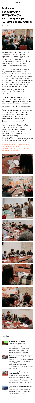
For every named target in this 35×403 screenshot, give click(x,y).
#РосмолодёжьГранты (10, 144)
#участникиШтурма (9, 151)
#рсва (18, 151)
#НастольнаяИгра (24, 148)
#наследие (16, 146)
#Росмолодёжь (24, 144)
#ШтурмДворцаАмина (10, 148)
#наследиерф (7, 146)
